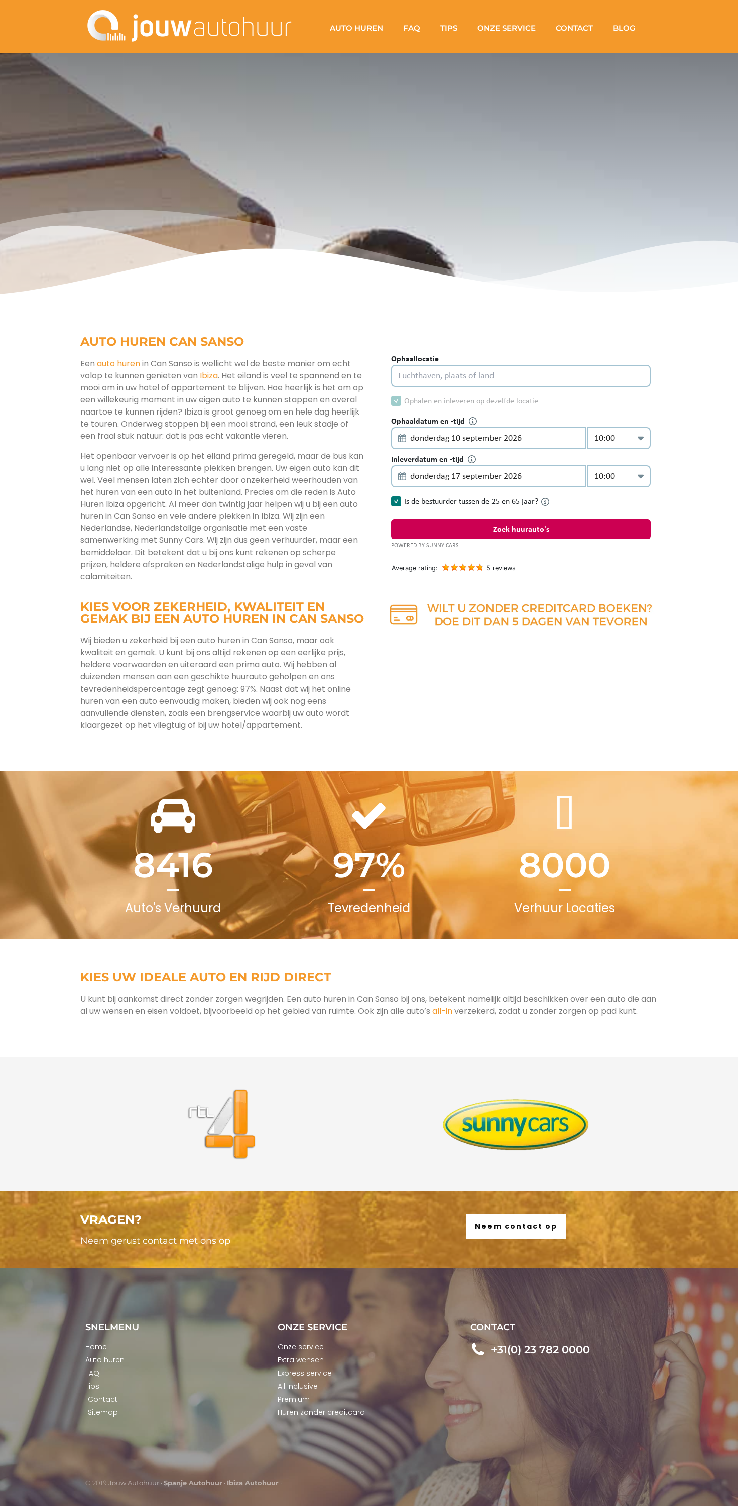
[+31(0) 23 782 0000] (478, 1349)
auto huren (118, 363)
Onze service (506, 28)
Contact (574, 28)
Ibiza (209, 375)
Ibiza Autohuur (253, 1483)
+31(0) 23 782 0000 (540, 1349)
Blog (624, 28)
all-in (442, 1011)
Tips (448, 28)
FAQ (411, 28)
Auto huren (356, 28)
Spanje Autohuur (193, 1483)
